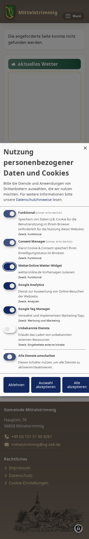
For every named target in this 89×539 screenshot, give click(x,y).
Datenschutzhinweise (34, 199)
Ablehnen (16, 384)
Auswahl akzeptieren (46, 384)
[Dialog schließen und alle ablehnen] (85, 146)
